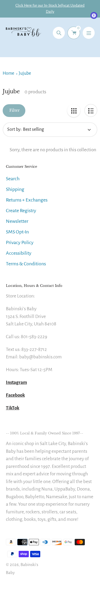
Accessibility (18, 253)
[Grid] (73, 110)
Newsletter (17, 221)
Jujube (25, 73)
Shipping (15, 189)
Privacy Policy (20, 242)
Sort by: (14, 129)
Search (12, 178)
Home (8, 73)
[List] (90, 110)
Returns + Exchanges (26, 200)
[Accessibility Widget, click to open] (93, 15)
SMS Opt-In (17, 231)
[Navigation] (89, 33)
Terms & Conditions (26, 263)
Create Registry (21, 210)
